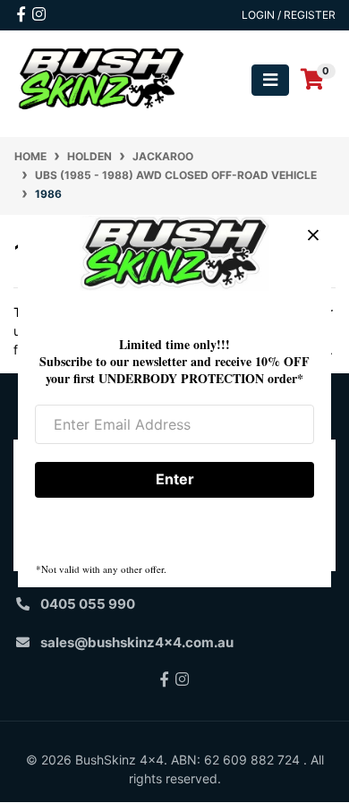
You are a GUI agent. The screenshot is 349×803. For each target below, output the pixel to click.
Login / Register (289, 14)
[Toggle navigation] (270, 80)
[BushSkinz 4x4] (101, 78)
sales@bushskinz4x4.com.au (137, 642)
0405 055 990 (87, 603)
